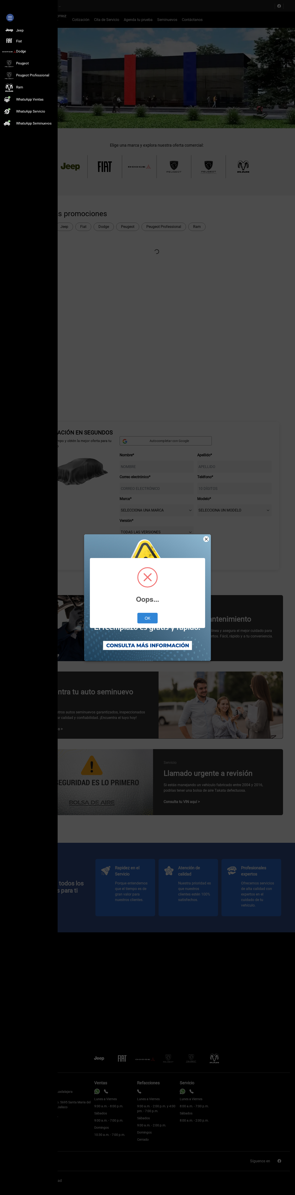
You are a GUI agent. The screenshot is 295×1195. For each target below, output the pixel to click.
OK (147, 618)
